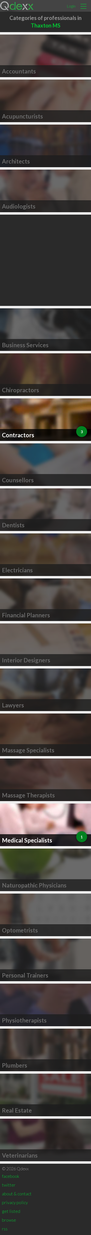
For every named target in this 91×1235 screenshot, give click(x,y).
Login (71, 6)
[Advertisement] (45, 260)
